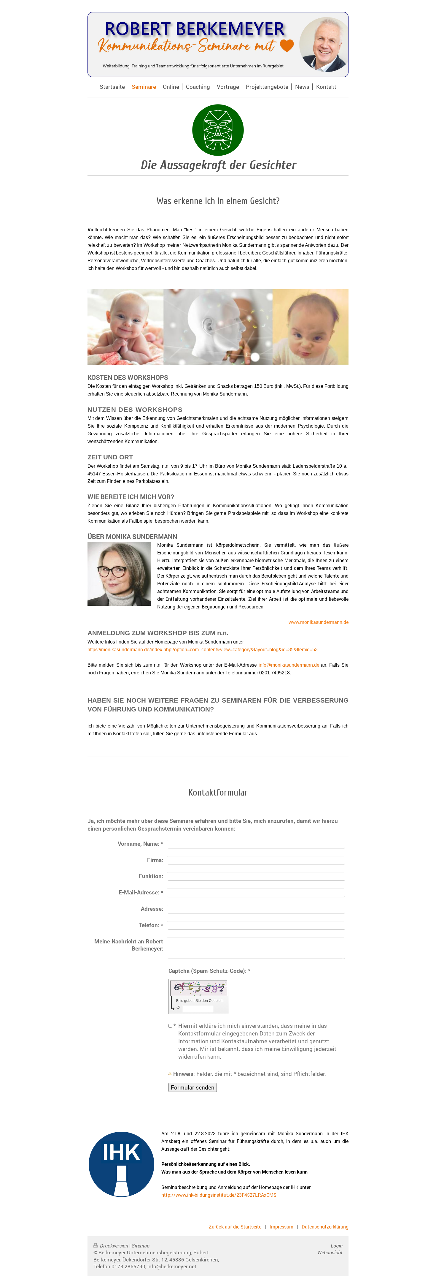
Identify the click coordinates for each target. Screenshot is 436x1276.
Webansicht (330, 1252)
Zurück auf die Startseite (235, 1226)
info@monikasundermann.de (289, 665)
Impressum (281, 1226)
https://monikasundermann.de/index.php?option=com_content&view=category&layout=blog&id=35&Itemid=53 (202, 649)
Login (337, 1245)
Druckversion (114, 1245)
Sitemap (140, 1245)
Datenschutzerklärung (325, 1226)
